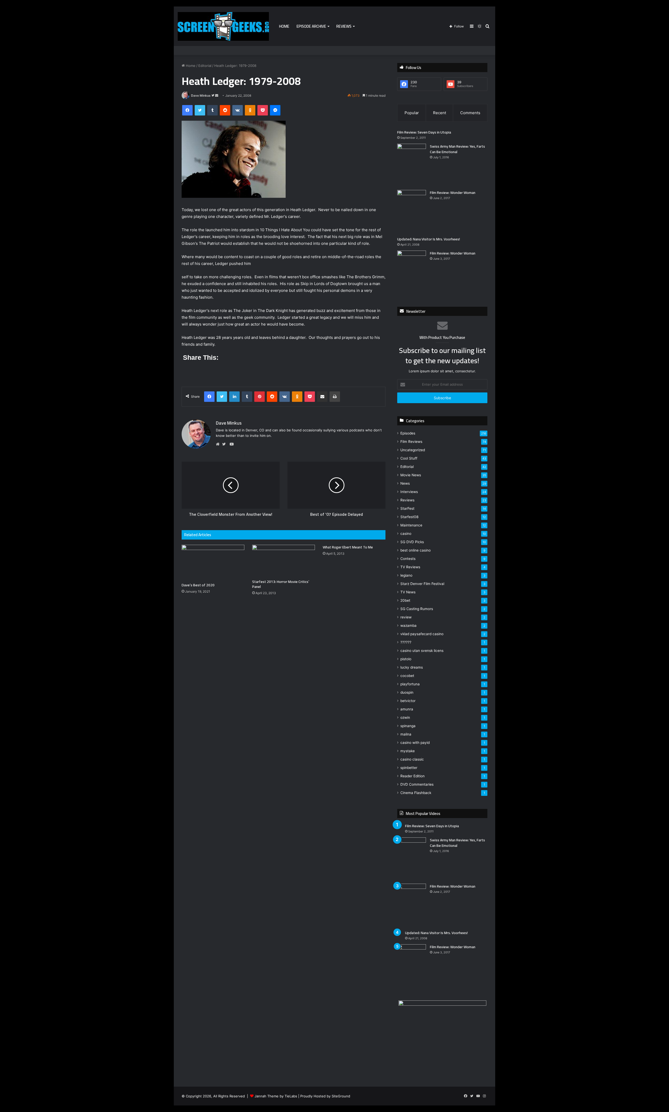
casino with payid (415, 742)
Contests (408, 559)
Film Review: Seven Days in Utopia (424, 132)
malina (405, 734)
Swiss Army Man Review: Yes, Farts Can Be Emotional (457, 149)
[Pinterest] (259, 396)
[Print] (335, 396)
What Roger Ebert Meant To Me (348, 547)
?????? (405, 642)
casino (405, 533)
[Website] (219, 444)
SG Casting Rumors (416, 609)
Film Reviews (411, 441)
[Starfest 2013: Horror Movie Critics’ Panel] (283, 561)
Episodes (407, 433)
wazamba (408, 625)
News (405, 483)
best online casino (415, 550)
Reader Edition (412, 776)
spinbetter (408, 768)
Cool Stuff (408, 458)
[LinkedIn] (234, 396)
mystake (407, 751)
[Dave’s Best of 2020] (213, 562)
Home (284, 26)
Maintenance (411, 525)
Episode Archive (311, 26)
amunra (406, 709)
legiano (406, 575)
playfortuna (410, 684)
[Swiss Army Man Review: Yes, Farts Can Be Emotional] (411, 165)
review (406, 617)
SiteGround (341, 1096)
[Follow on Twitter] (213, 95)
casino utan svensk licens (421, 650)
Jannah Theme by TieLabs (276, 1096)
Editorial (204, 65)
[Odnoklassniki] (250, 110)
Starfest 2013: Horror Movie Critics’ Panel (280, 584)
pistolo (405, 659)
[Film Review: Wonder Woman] (411, 211)
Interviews (409, 492)
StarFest (407, 508)
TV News (408, 592)
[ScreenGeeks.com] (223, 26)
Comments (470, 112)
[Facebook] (187, 110)
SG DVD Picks (412, 542)
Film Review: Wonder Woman (452, 192)
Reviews (343, 26)
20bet (405, 600)
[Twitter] (200, 110)
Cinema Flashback (415, 793)
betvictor (408, 701)
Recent (439, 112)
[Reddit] (225, 110)
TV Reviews (410, 567)
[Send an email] (216, 95)
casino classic (412, 759)
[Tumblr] (212, 110)
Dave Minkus (201, 95)
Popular (412, 112)
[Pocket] (262, 110)
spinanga (408, 726)
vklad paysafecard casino (421, 634)
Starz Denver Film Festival (422, 584)
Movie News (410, 475)
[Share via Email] (322, 396)
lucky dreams (411, 667)
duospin (406, 692)
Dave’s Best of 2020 (198, 585)
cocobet (407, 676)
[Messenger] (275, 110)
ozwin (405, 717)
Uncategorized (412, 450)
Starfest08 (409, 517)
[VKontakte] (237, 110)
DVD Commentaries (417, 784)
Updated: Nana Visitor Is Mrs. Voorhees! (428, 239)
